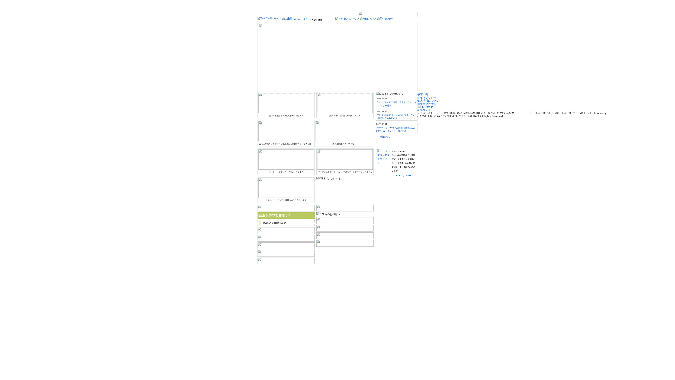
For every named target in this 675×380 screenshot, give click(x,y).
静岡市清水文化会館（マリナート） (274, 11)
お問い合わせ (425, 106)
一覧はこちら (384, 137)
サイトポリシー (426, 97)
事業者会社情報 (426, 103)
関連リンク (424, 110)
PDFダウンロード (404, 175)
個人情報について (428, 100)
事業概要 (422, 94)
